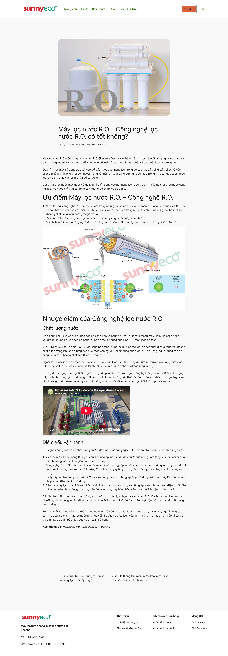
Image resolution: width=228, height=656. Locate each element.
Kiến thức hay (99, 144)
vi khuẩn (93, 210)
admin (82, 144)
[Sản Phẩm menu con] (106, 9)
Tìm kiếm (188, 9)
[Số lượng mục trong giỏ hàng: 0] (202, 9)
